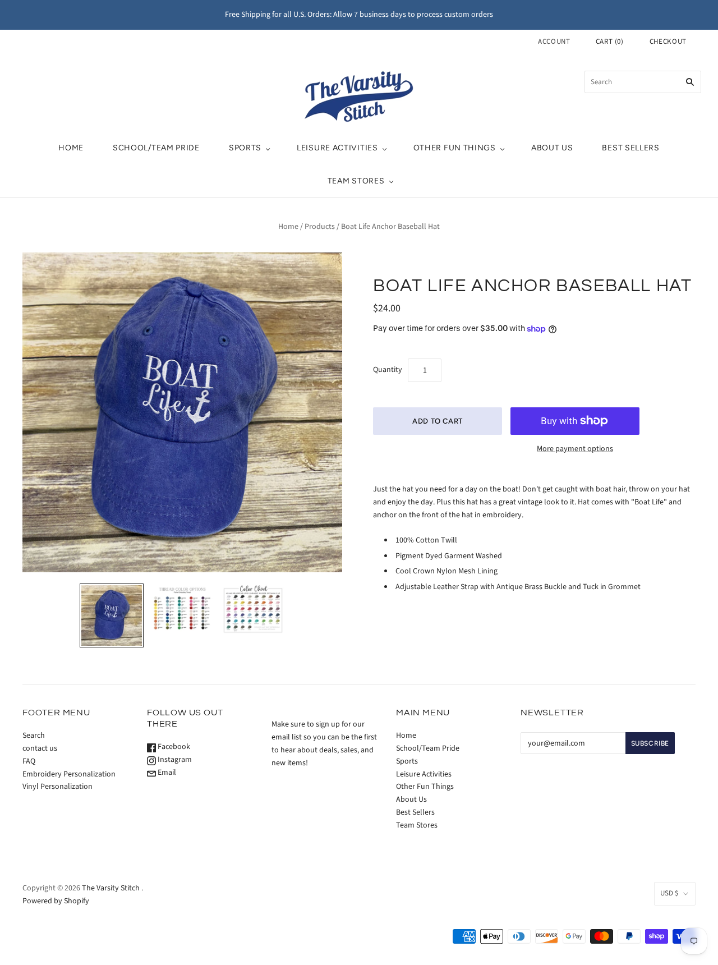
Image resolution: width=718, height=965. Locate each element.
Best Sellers (630, 148)
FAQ (28, 761)
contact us (39, 748)
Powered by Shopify (55, 901)
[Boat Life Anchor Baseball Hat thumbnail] (112, 615)
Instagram (174, 759)
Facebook (173, 746)
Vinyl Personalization (57, 786)
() (610, 41)
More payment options (575, 448)
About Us (552, 148)
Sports (245, 148)
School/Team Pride (156, 148)
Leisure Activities (337, 148)
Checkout (668, 41)
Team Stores (356, 181)
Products (320, 226)
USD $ (669, 893)
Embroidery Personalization (69, 774)
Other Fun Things (454, 148)
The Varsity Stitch (111, 888)
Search (33, 735)
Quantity (387, 369)
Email (166, 772)
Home (71, 148)
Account (554, 41)
